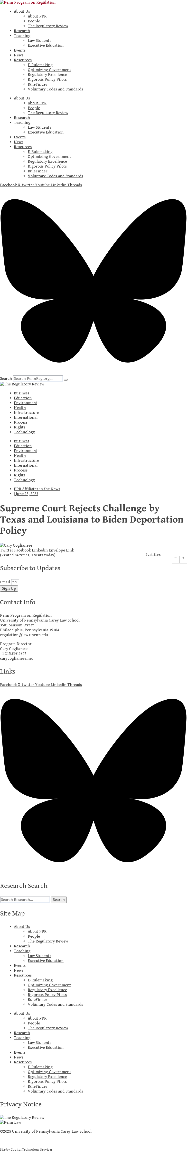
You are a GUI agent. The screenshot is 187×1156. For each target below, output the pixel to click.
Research (22, 30)
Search (6, 378)
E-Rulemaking (40, 64)
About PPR (37, 16)
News (18, 55)
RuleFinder (37, 84)
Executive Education (46, 45)
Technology (24, 432)
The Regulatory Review (48, 26)
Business (21, 393)
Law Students (39, 40)
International (25, 417)
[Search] (66, 380)
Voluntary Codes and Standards (55, 89)
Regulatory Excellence (47, 74)
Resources (23, 60)
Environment (25, 402)
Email (5, 582)
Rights (19, 427)
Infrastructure (26, 412)
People (34, 21)
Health (20, 407)
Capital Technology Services (32, 1150)
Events (20, 50)
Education (23, 398)
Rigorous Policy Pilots (47, 79)
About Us (22, 11)
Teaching (22, 35)
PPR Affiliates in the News (37, 489)
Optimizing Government (49, 69)
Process (21, 422)
